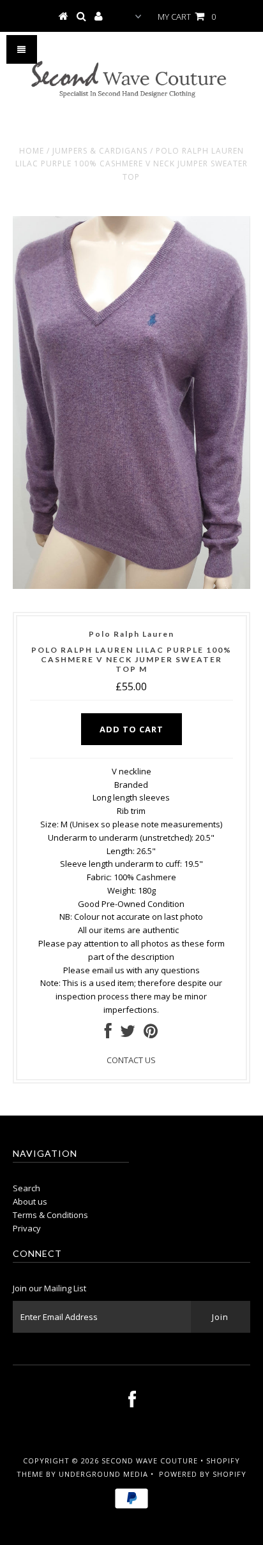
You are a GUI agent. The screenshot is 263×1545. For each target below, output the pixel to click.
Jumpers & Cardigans (99, 150)
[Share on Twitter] (127, 1034)
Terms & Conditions (50, 1215)
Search (26, 1188)
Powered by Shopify (202, 1474)
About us (30, 1201)
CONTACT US (131, 1060)
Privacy (27, 1228)
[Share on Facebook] (108, 1034)
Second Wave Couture (149, 1460)
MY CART (187, 16)
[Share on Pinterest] (151, 1034)
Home (31, 150)
